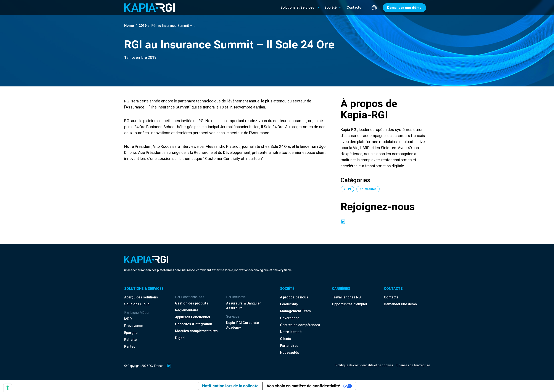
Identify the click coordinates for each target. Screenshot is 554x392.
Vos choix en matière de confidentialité (303, 386)
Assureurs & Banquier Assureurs (243, 305)
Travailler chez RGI (347, 297)
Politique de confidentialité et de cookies (364, 365)
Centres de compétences (300, 325)
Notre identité (290, 332)
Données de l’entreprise (413, 365)
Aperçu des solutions (141, 297)
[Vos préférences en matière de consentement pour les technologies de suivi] (7, 388)
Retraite (130, 340)
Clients (285, 339)
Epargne (130, 333)
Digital (180, 338)
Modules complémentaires (196, 331)
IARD (128, 319)
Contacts (391, 297)
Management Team (295, 311)
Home (129, 26)
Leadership (289, 304)
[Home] (149, 7)
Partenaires (289, 346)
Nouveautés (289, 353)
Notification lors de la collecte (230, 386)
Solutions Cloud (137, 304)
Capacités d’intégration (193, 324)
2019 (143, 26)
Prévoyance (133, 326)
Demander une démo (400, 304)
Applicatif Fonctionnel (192, 317)
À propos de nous (294, 297)
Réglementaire (186, 310)
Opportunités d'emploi (349, 304)
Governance (289, 318)
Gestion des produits (191, 303)
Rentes (129, 346)
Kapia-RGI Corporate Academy (242, 325)
